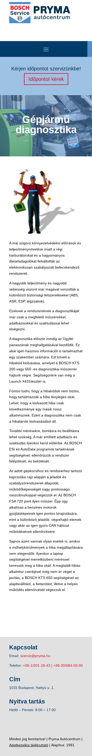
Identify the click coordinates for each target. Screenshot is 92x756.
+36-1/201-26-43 (36, 665)
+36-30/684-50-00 (68, 665)
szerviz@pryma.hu (35, 656)
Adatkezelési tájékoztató (28, 745)
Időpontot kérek (46, 79)
